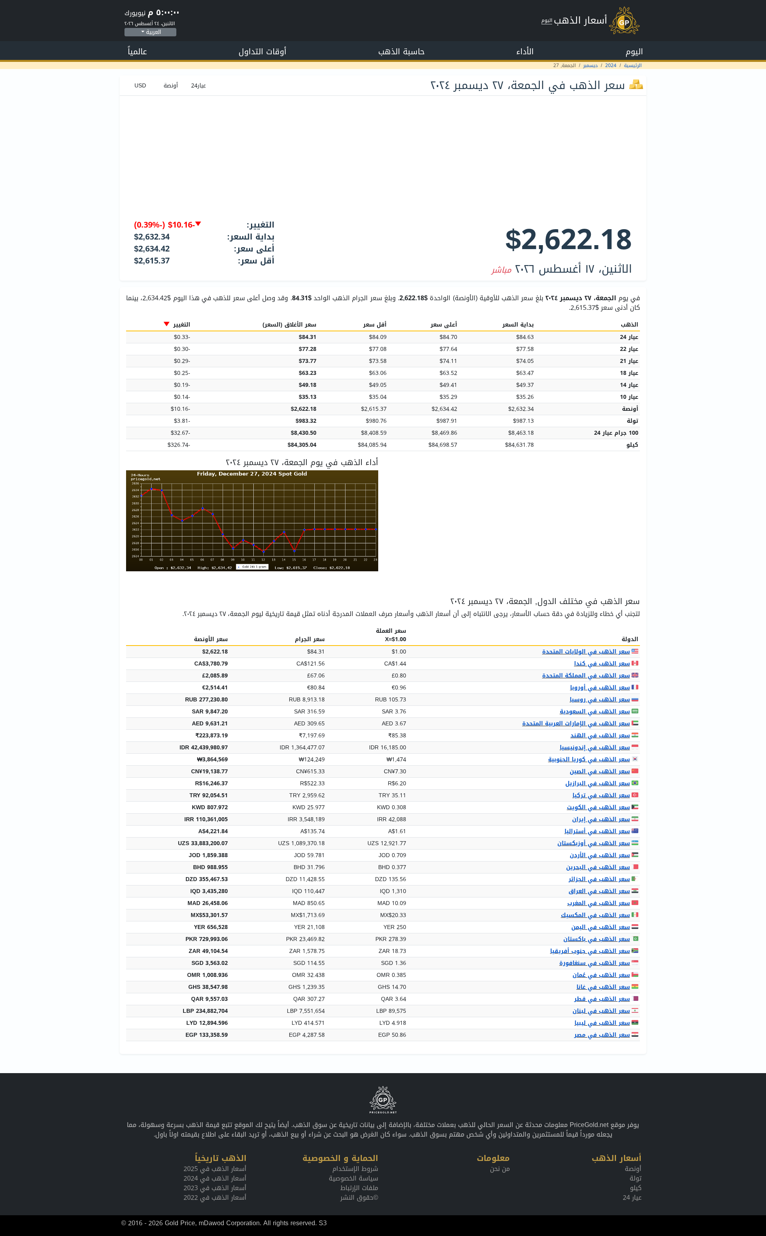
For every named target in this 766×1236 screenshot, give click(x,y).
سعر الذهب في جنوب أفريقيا (590, 951)
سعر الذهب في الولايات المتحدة (586, 651)
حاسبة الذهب (401, 51)
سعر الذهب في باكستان (596, 939)
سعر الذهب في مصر (602, 1035)
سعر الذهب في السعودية (595, 711)
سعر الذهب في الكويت (598, 807)
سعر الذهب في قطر (602, 999)
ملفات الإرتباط (359, 1188)
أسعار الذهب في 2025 (215, 1169)
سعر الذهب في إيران (601, 819)
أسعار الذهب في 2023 (215, 1188)
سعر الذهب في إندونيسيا (595, 747)
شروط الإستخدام (355, 1169)
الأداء (525, 51)
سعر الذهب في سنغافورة (594, 963)
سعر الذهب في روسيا (600, 699)
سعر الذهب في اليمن (600, 927)
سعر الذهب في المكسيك (595, 915)
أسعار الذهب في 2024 (215, 1178)
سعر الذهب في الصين (600, 771)
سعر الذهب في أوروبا (600, 687)
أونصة (633, 1169)
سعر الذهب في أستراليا (597, 831)
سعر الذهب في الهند (600, 735)
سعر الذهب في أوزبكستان (593, 843)
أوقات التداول (262, 51)
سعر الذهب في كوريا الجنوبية (589, 759)
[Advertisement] (383, 156)
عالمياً (137, 51)
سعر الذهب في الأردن (600, 855)
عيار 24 (632, 1197)
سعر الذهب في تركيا (601, 795)
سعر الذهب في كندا (602, 663)
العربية (153, 32)
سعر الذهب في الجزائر (599, 879)
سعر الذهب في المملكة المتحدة (586, 675)
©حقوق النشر (359, 1197)
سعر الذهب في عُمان (601, 975)
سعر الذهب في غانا (603, 987)
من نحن (500, 1169)
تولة (636, 1178)
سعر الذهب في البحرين (598, 867)
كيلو (636, 1188)
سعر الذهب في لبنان (601, 1011)
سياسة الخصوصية (353, 1178)
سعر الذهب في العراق (599, 891)
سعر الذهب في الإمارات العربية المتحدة (576, 723)
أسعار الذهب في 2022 (215, 1197)
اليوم (634, 51)
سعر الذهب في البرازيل (597, 783)
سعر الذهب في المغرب (598, 903)
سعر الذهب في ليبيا (602, 1023)
